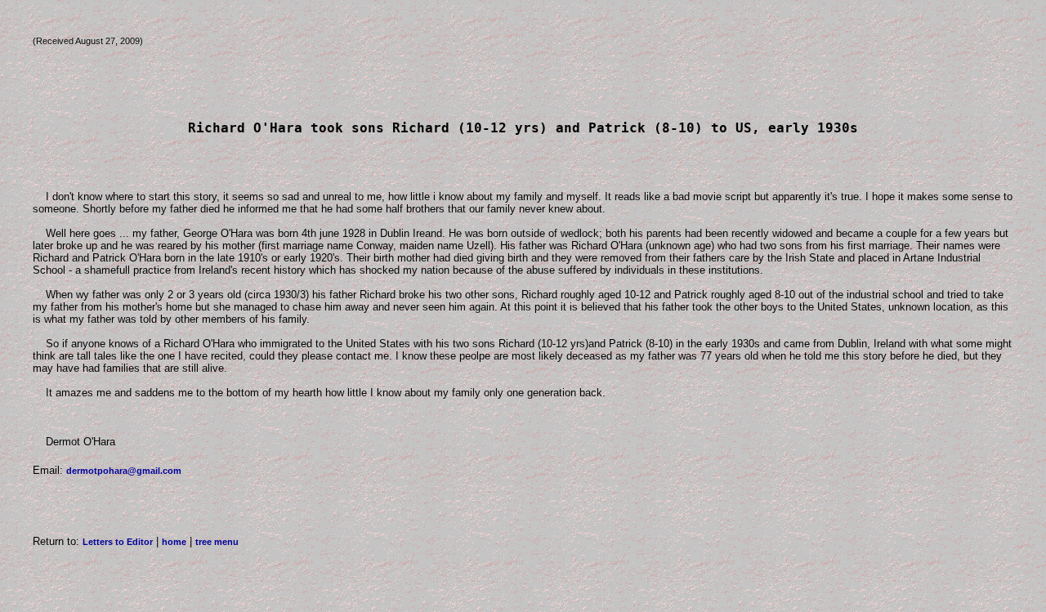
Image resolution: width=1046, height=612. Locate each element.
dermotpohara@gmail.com (123, 471)
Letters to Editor (118, 542)
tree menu (217, 542)
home (174, 542)
